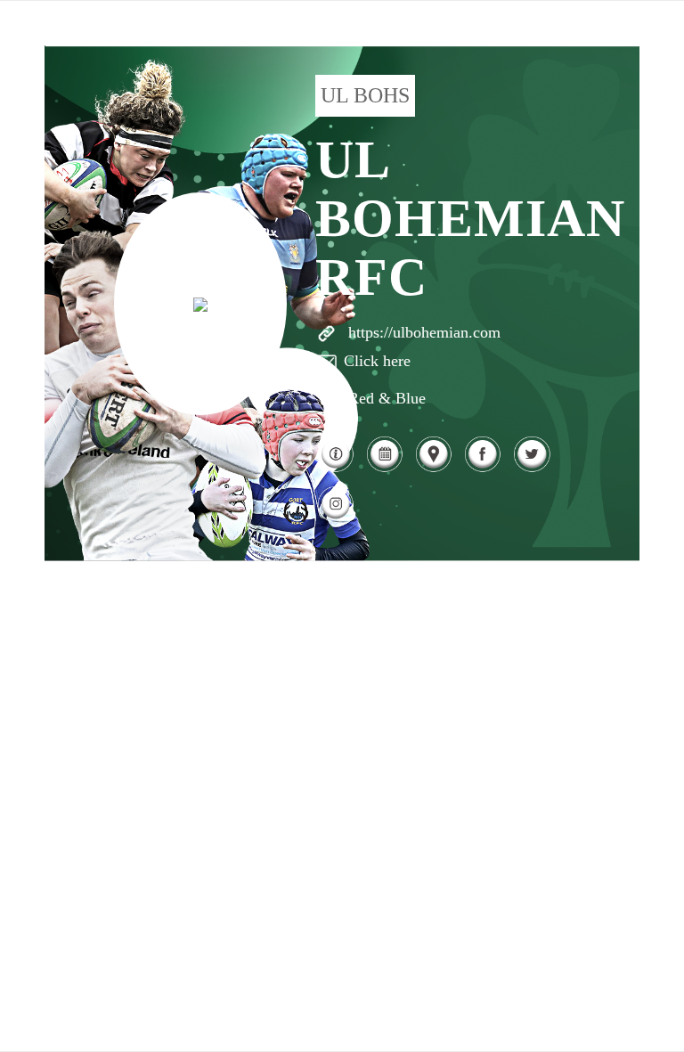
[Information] (335, 469)
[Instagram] (335, 519)
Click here (377, 361)
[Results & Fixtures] (384, 469)
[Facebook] (482, 469)
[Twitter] (531, 469)
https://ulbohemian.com (424, 332)
